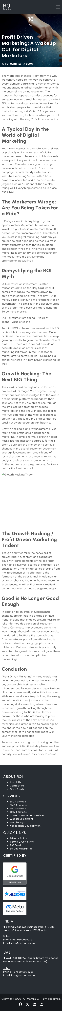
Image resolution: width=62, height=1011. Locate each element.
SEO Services (18, 801)
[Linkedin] (34, 1004)
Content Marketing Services (27, 815)
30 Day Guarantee (21, 848)
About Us (15, 782)
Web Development (21, 819)
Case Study (17, 789)
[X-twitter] (27, 1004)
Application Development (26, 825)
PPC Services (18, 808)
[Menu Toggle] (58, 7)
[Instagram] (41, 1004)
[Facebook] (20, 1004)
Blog (29, 63)
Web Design (17, 822)
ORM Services (18, 812)
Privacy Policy (18, 838)
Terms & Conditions (22, 841)
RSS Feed (15, 845)
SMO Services (18, 805)
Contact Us (17, 785)
